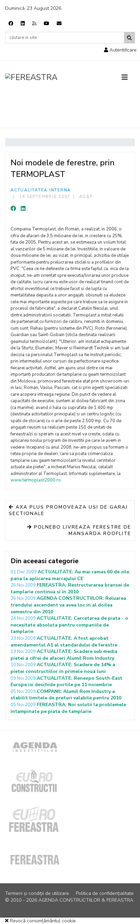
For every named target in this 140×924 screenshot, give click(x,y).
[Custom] (34, 23)
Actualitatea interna (41, 190)
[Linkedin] (23, 23)
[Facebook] (10, 23)
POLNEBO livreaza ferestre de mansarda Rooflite (81, 530)
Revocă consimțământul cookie (42, 921)
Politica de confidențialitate (105, 893)
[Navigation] (128, 78)
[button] (120, 50)
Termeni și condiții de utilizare (37, 893)
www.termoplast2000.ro (36, 480)
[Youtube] (46, 23)
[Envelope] (59, 23)
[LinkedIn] (23, 208)
